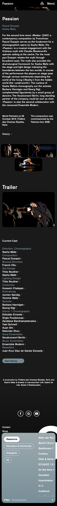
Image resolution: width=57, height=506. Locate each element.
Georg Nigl (8, 308)
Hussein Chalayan (13, 288)
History (6, 134)
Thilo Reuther (10, 271)
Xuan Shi (7, 327)
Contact (6, 427)
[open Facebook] (20, 413)
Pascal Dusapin (11, 258)
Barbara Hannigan (13, 304)
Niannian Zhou (10, 331)
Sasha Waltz (9, 252)
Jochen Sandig (11, 294)
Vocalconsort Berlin (13, 337)
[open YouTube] (37, 413)
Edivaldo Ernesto (12, 314)
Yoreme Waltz (10, 298)
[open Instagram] (28, 413)
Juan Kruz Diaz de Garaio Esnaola (22, 350)
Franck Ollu (9, 265)
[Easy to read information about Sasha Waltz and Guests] (42, 3)
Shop (5, 431)
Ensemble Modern (13, 344)
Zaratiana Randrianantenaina (19, 321)
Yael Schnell (9, 324)
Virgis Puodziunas (13, 317)
